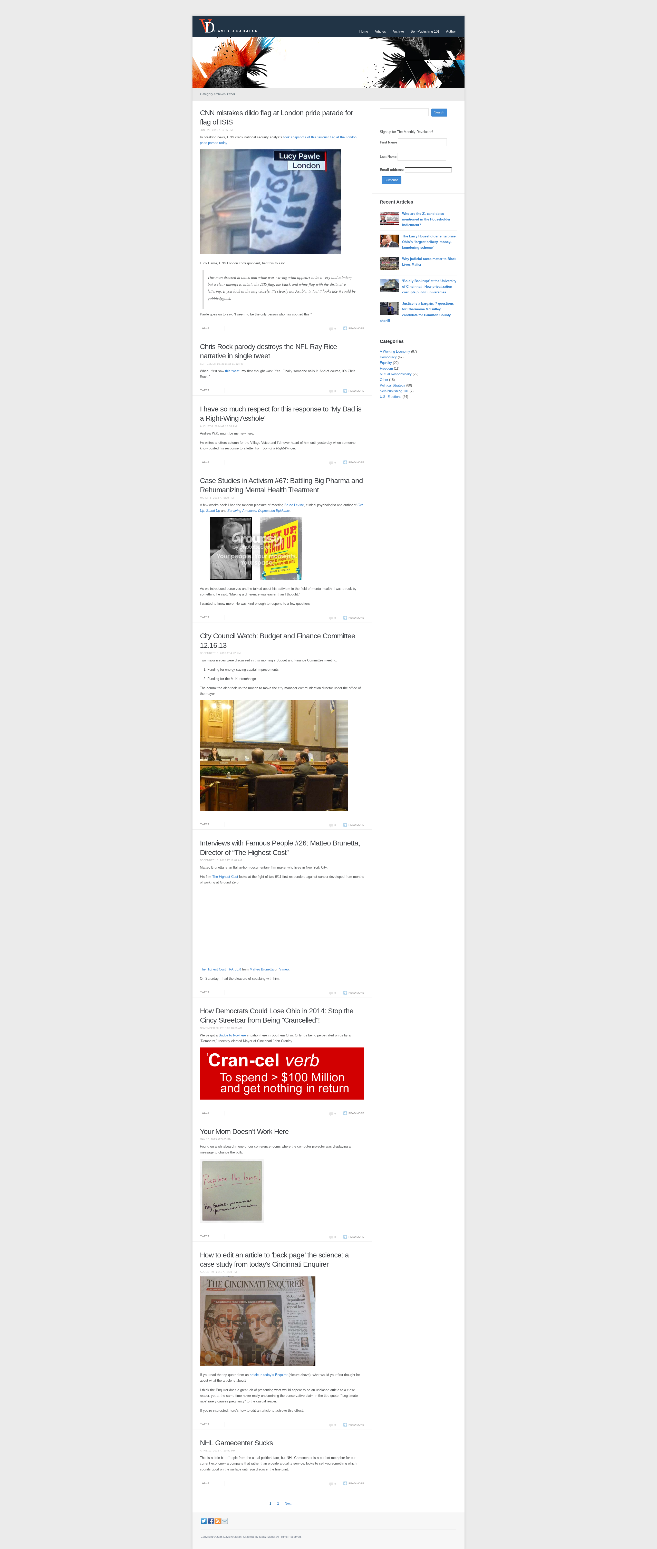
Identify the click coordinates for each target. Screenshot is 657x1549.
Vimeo (284, 969)
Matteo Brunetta (262, 969)
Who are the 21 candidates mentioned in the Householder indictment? (426, 219)
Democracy (388, 357)
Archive (398, 31)
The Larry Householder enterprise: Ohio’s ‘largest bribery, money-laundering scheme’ (429, 241)
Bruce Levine (294, 505)
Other (384, 380)
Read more (356, 328)
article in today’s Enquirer (269, 1375)
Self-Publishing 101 (425, 31)
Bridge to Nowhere (232, 1035)
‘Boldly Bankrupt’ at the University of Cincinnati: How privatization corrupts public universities (429, 286)
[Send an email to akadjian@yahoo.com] (224, 1521)
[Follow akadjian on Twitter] (204, 1521)
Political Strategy (392, 385)
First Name (388, 142)
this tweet (232, 371)
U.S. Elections (390, 397)
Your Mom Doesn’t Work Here (244, 1132)
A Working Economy (395, 351)
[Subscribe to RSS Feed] (218, 1521)
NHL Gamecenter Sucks (236, 1443)
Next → (290, 1503)
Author (451, 31)
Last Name (388, 157)
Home (363, 31)
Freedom (386, 368)
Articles (380, 31)
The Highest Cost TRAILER (220, 969)
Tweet (204, 327)
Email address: (392, 170)
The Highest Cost (225, 877)
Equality (386, 363)
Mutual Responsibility (396, 374)
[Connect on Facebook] (211, 1521)
